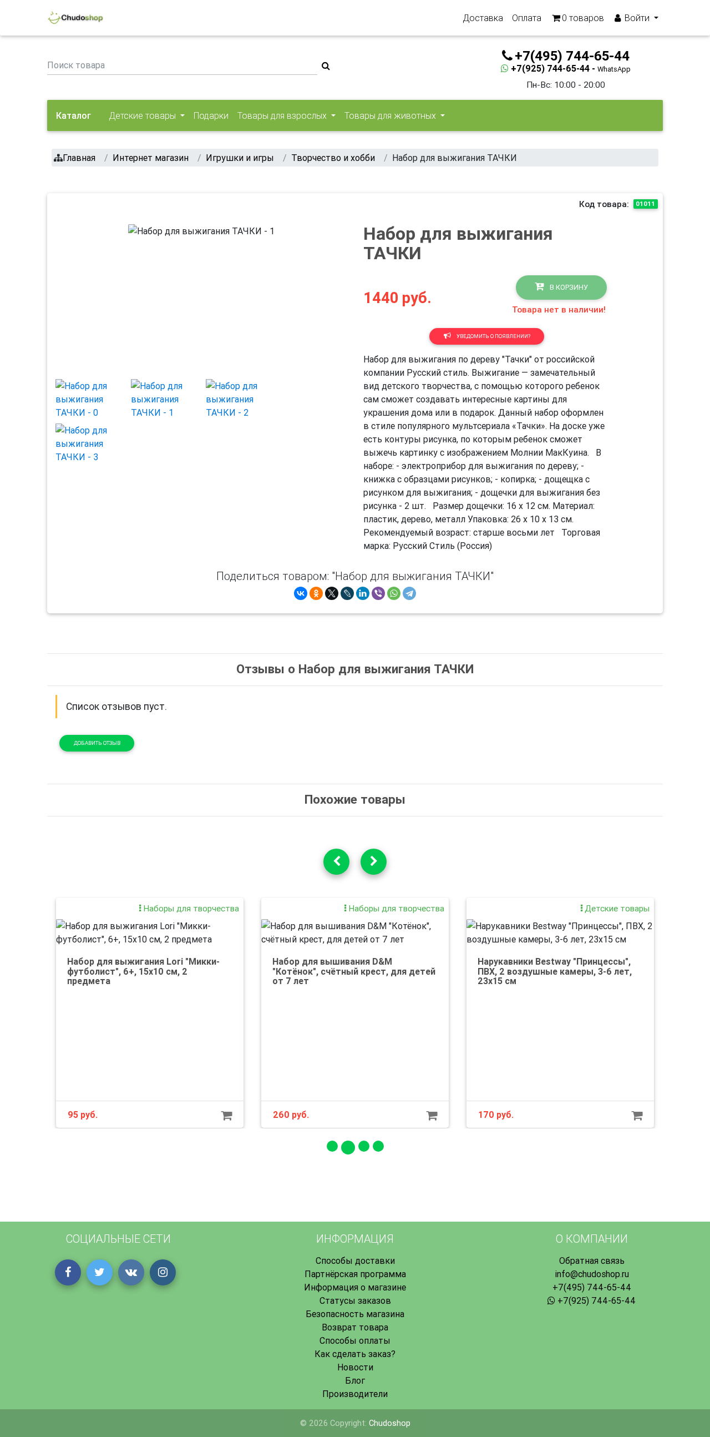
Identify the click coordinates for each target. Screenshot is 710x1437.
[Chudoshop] (75, 18)
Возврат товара (355, 1327)
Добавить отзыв (97, 743)
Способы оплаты (355, 1340)
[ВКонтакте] (300, 593)
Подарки (211, 115)
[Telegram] (409, 593)
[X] (331, 593)
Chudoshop (389, 1423)
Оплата (526, 17)
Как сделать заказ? (355, 1353)
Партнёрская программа (355, 1273)
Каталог (73, 115)
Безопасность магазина (355, 1313)
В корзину (568, 287)
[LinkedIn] (362, 593)
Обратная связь (592, 1260)
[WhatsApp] (393, 593)
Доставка (483, 17)
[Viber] (378, 593)
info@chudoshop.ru (592, 1273)
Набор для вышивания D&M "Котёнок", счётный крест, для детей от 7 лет (353, 971)
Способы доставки (355, 1260)
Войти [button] (637, 17)
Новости (355, 1367)
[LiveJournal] (347, 593)
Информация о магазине (355, 1287)
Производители (355, 1393)
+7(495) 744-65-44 (591, 1287)
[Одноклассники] (316, 593)
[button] (139, 297)
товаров (583, 17)
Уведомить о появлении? (492, 336)
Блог (355, 1380)
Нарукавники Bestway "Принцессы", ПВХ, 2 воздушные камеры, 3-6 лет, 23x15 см (555, 971)
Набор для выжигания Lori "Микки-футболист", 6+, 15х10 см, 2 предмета (143, 971)
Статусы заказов (355, 1300)
